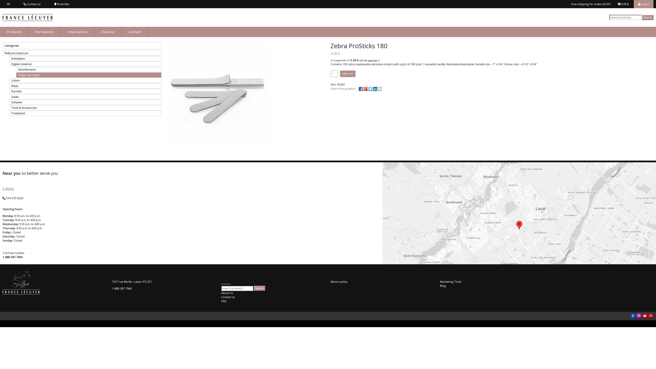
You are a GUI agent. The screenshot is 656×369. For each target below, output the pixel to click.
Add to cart (347, 73)
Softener (17, 102)
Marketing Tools (450, 282)
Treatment (18, 113)
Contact (135, 32)
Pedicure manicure (16, 53)
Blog (443, 286)
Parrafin (16, 91)
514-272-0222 (14, 198)
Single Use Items (28, 75)
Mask (14, 86)
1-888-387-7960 (13, 257)
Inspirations (77, 32)
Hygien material (21, 64)
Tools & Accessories (24, 108)
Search (647, 17)
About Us (227, 293)
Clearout (108, 32)
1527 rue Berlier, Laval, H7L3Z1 (132, 282)
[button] (492, 60)
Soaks (15, 97)
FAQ (223, 301)
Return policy (339, 282)
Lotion (15, 80)
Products (14, 32)
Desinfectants (27, 69)
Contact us (228, 297)
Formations (44, 32)
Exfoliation (18, 58)
